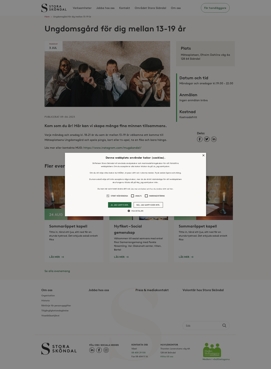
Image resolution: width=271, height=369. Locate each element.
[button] (135, 184)
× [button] (203, 155)
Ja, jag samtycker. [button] (120, 205)
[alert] (135, 184)
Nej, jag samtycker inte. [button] (148, 205)
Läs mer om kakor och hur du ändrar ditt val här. (152, 189)
